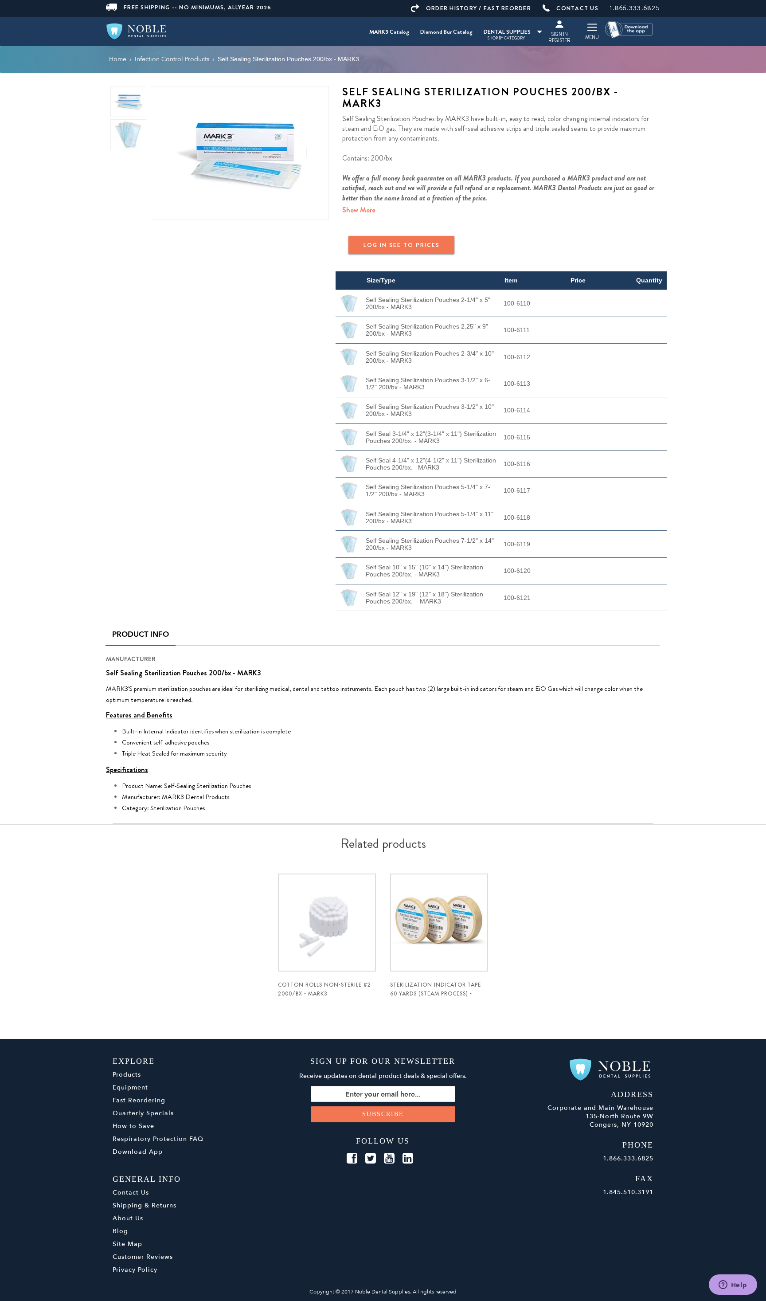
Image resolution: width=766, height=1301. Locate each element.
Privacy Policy (135, 1270)
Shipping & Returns (144, 1205)
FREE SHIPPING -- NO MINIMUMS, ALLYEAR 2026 (198, 7)
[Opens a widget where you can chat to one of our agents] (732, 1285)
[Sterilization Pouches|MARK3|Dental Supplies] (240, 152)
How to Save (133, 1126)
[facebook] (352, 1158)
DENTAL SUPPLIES (507, 31)
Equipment (130, 1087)
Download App (138, 1152)
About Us (128, 1218)
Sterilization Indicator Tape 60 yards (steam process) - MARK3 (435, 993)
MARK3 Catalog (389, 31)
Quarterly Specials (143, 1113)
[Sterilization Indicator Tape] (439, 922)
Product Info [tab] (140, 634)
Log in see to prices (401, 245)
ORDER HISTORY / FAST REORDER (478, 8)
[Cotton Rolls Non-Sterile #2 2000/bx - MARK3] (327, 922)
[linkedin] (408, 1158)
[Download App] (629, 29)
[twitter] (370, 1158)
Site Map (127, 1244)
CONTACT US (577, 8)
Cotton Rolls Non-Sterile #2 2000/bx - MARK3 (324, 989)
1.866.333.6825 (635, 8)
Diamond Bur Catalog (446, 31)
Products (127, 1074)
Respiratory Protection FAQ (158, 1139)
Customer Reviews (143, 1257)
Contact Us (131, 1192)
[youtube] (389, 1158)
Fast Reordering (139, 1100)
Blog (120, 1231)
